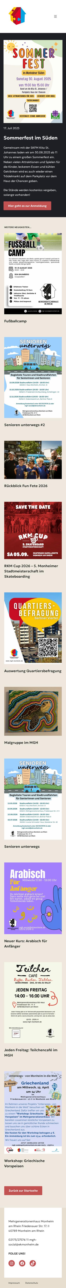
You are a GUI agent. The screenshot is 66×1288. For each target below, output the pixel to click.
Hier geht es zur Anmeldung (27, 206)
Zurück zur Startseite (23, 1190)
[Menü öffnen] (55, 16)
